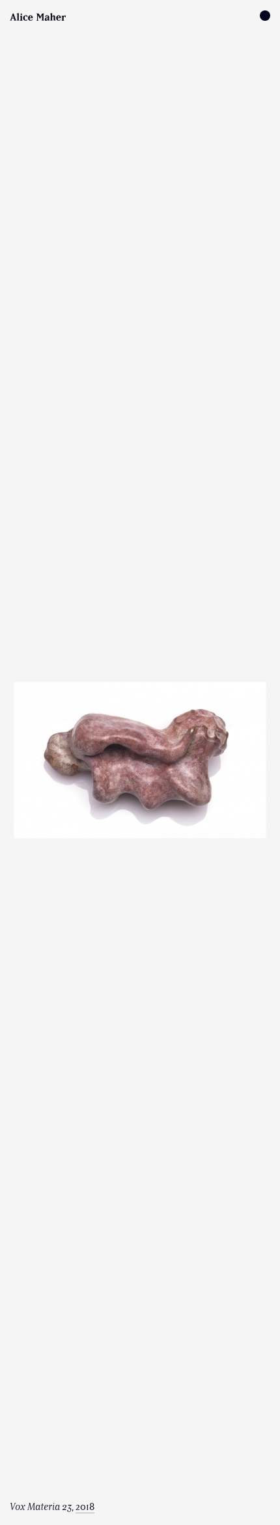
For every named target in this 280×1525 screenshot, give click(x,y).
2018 (85, 1507)
